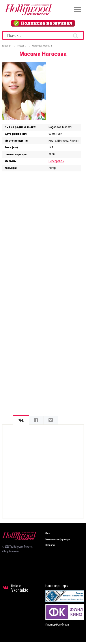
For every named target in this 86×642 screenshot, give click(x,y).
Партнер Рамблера (57, 624)
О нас (47, 533)
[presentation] (21, 420)
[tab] (21, 420)
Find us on (19, 588)
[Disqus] (43, 231)
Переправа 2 (56, 161)
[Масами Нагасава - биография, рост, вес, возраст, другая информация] (24, 119)
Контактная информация (57, 539)
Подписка (50, 545)
